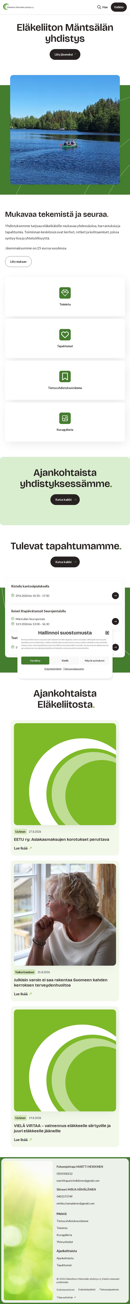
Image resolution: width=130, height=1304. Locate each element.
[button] (107, 632)
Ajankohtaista (65, 1258)
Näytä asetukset (94, 660)
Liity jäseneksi (64, 54)
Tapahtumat (64, 1265)
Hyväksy (35, 660)
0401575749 (64, 1196)
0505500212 (64, 1173)
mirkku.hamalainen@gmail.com (75, 1203)
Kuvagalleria (64, 1235)
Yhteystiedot (65, 1242)
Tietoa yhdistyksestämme (72, 1221)
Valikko (119, 7)
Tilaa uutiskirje (65, 1297)
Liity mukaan (18, 261)
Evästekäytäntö (53, 668)
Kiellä (65, 660)
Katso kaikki (63, 499)
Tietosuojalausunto (73, 668)
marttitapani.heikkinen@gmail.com (78, 1180)
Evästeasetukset (66, 1289)
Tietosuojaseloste (109, 1289)
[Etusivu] (18, 6)
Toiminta (62, 1228)
